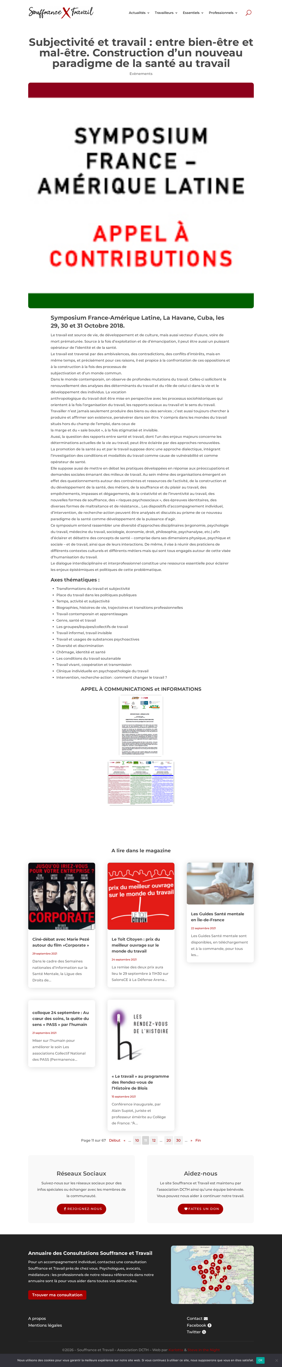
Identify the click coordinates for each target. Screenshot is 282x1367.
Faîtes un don (203, 1209)
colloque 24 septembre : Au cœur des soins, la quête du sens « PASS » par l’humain (60, 1018)
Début (115, 1140)
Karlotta (176, 1350)
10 (137, 1140)
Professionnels (221, 13)
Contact (194, 1318)
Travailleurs (164, 13)
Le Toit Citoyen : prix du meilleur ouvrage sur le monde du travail (136, 945)
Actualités (137, 13)
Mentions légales (45, 1325)
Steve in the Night (203, 1350)
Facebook (196, 1325)
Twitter (194, 1332)
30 (178, 1140)
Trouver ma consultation (57, 1295)
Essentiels (191, 13)
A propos (37, 1318)
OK (260, 1360)
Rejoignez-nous (84, 1209)
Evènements (141, 74)
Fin (198, 1140)
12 (154, 1140)
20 (169, 1140)
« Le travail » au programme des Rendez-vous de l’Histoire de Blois (140, 1082)
